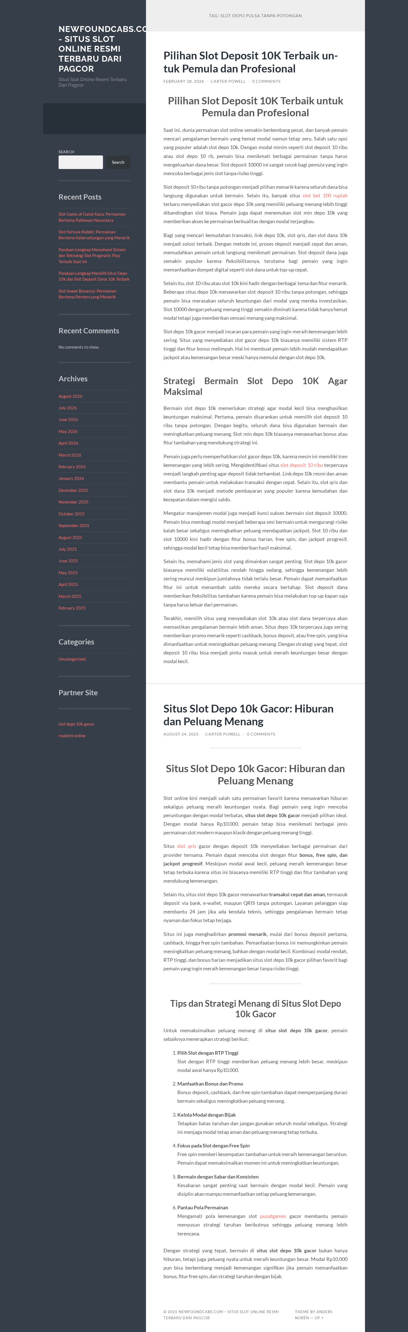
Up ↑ (319, 1318)
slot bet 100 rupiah (325, 195)
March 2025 (70, 596)
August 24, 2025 (181, 734)
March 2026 (70, 454)
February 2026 (72, 466)
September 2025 (74, 525)
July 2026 (68, 407)
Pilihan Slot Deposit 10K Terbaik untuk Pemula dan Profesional (250, 62)
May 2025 (68, 572)
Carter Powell (228, 81)
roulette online (72, 735)
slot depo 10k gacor (76, 723)
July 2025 (68, 549)
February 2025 (72, 607)
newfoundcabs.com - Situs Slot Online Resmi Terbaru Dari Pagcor (107, 49)
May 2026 (68, 431)
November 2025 (74, 501)
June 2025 (68, 560)
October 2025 (72, 513)
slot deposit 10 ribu (301, 465)
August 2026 (70, 396)
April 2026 (68, 442)
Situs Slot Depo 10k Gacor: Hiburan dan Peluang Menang (248, 715)
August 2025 (70, 537)
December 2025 (73, 490)
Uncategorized (72, 658)
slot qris (186, 846)
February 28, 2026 (183, 81)
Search (66, 152)
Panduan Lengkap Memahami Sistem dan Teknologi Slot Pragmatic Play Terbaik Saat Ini (92, 255)
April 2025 (68, 584)
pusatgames (273, 1216)
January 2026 (71, 478)
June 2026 (68, 419)
